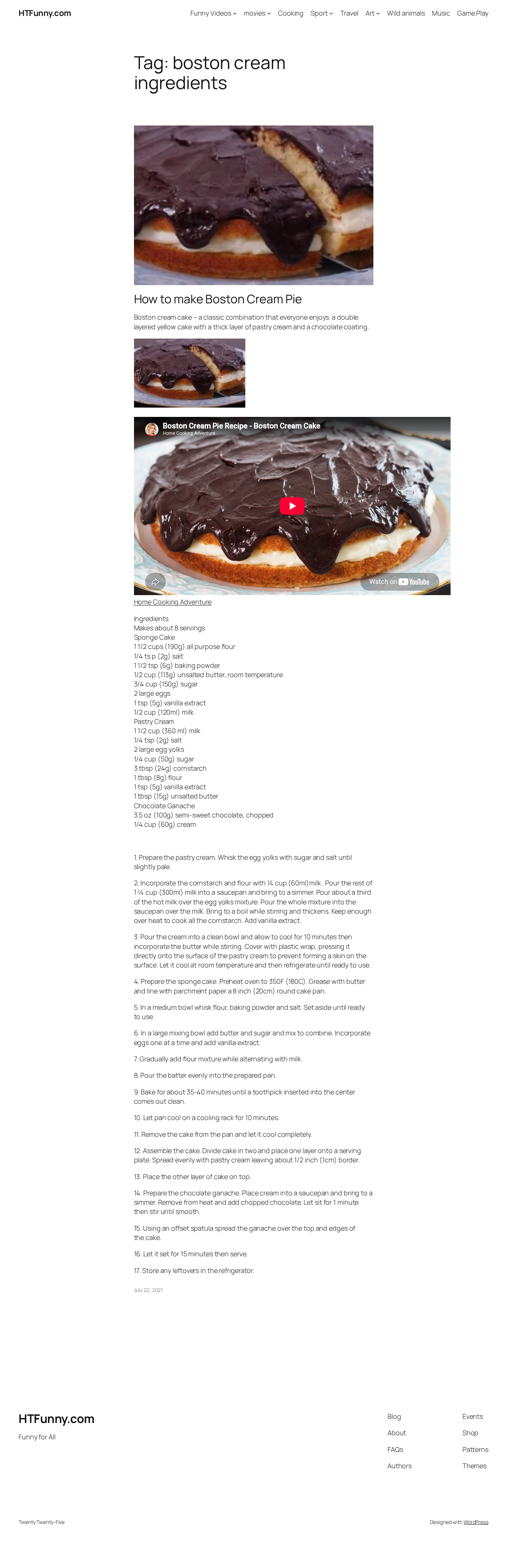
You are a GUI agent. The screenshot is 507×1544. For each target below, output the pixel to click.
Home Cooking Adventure (173, 601)
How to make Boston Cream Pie (218, 299)
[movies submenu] (269, 13)
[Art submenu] (378, 13)
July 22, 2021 (148, 1289)
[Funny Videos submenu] (235, 13)
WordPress (476, 1521)
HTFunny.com (45, 13)
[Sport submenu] (331, 13)
